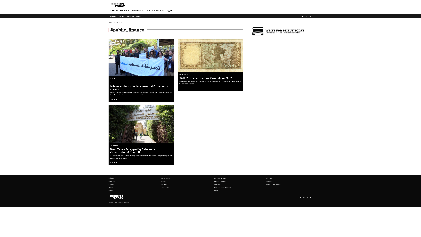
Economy (124, 11)
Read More (113, 99)
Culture (163, 181)
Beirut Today (114, 145)
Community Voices (155, 11)
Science (164, 184)
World (111, 187)
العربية (169, 10)
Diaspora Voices (220, 181)
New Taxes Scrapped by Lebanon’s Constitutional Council (132, 151)
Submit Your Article (133, 16)
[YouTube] (310, 16)
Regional (112, 184)
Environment (165, 187)
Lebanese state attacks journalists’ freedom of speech (140, 87)
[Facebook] (299, 16)
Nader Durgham (115, 79)
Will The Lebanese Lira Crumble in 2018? (206, 78)
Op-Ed (216, 190)
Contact (121, 16)
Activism (217, 184)
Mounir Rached (183, 74)
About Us (113, 16)
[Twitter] (303, 16)
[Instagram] (306, 16)
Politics (114, 11)
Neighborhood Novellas (222, 187)
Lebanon (112, 181)
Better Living (138, 11)
